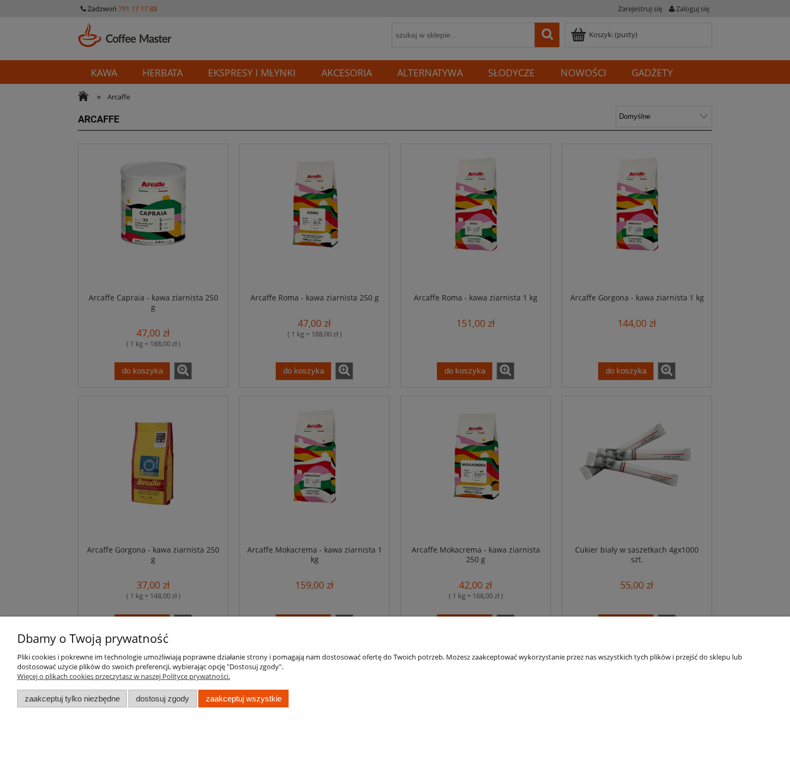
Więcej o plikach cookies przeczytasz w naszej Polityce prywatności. (123, 676)
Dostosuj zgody (162, 698)
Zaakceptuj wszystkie (244, 698)
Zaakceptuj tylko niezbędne (72, 698)
